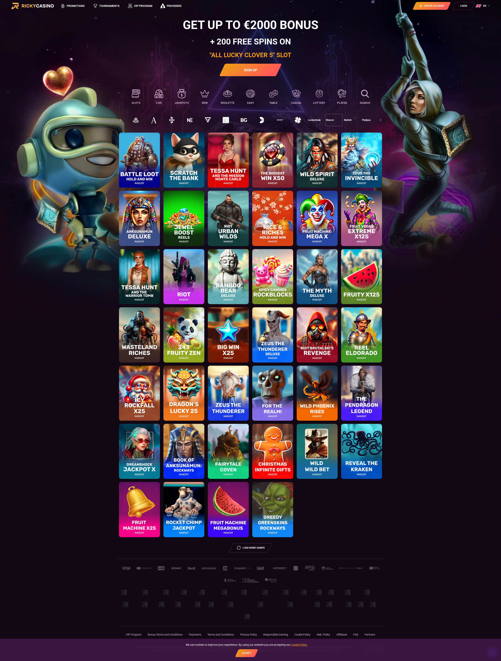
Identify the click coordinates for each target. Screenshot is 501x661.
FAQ (355, 634)
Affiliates (341, 634)
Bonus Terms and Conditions (165, 634)
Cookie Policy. (299, 644)
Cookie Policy (302, 634)
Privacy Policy (248, 634)
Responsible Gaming (275, 634)
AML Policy (323, 634)
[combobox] (483, 6)
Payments (195, 634)
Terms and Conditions (220, 634)
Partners (370, 634)
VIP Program (133, 634)
